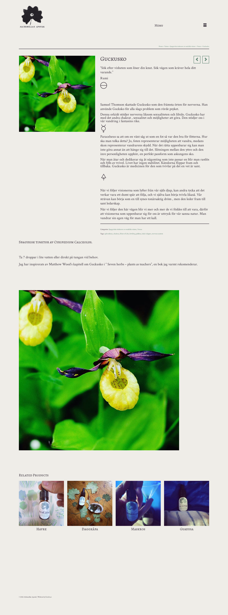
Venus (139, 229)
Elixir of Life (124, 234)
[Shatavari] (197, 59)
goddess (138, 234)
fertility (132, 234)
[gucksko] (57, 93)
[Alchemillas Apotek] (49, 17)
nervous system (157, 234)
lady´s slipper (146, 234)
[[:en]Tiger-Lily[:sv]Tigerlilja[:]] (205, 59)
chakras (116, 234)
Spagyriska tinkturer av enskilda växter (123, 229)
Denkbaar (48, 597)
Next (206, 510)
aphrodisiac (108, 234)
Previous (22, 510)
